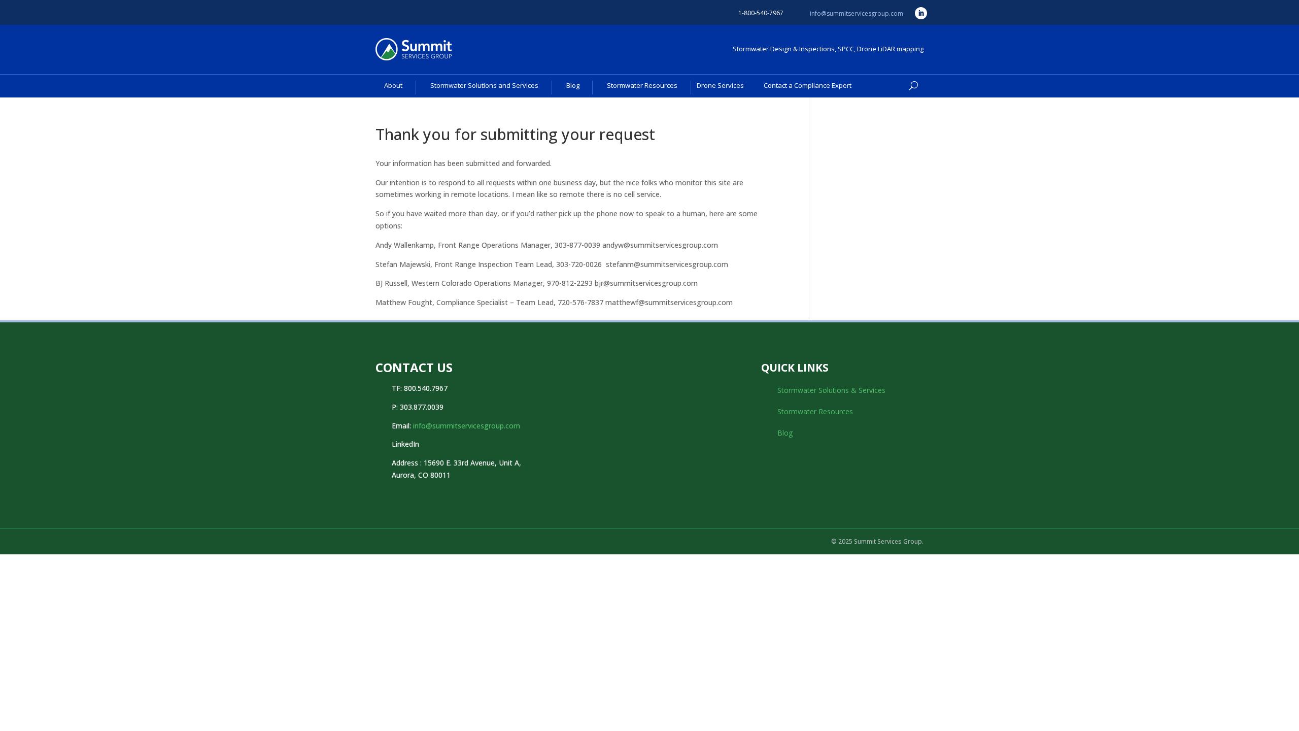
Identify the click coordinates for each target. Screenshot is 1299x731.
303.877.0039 (421, 407)
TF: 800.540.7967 (420, 388)
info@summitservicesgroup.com (856, 13)
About (393, 85)
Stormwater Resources (642, 85)
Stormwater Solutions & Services (831, 390)
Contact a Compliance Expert (807, 85)
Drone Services (720, 85)
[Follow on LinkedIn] (921, 13)
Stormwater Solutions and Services (484, 85)
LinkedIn (405, 444)
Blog (572, 85)
